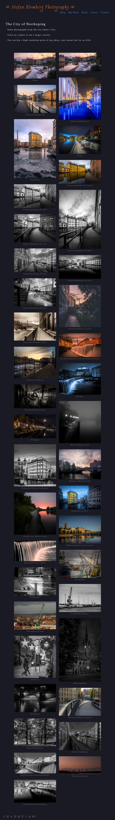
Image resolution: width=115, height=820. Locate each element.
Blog (63, 12)
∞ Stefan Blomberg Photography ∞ (40, 8)
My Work (73, 12)
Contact (104, 12)
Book (85, 12)
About (94, 12)
